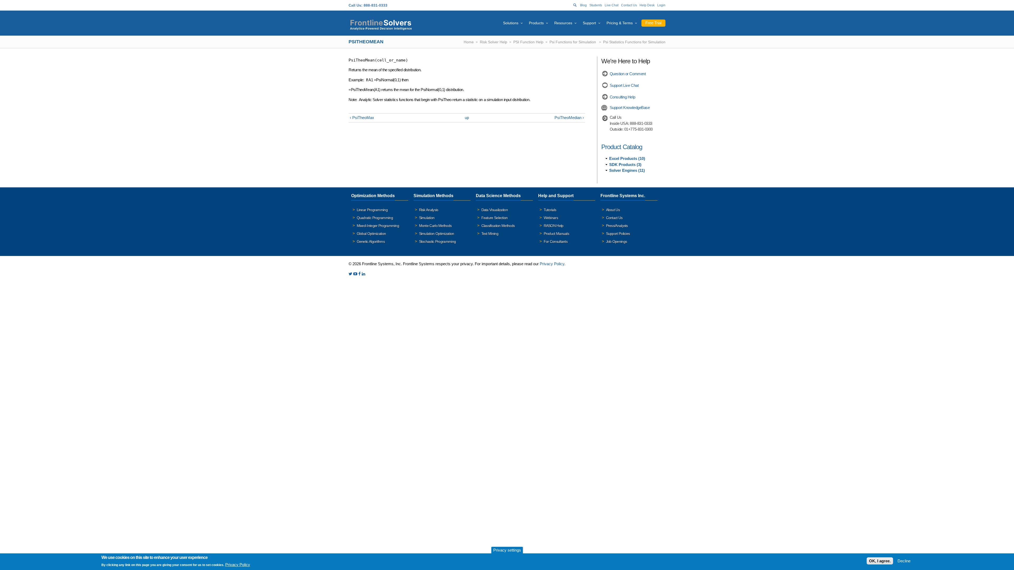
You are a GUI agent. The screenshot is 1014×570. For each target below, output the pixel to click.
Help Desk (647, 5)
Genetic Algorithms (371, 241)
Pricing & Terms (620, 23)
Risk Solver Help (493, 42)
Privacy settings (507, 550)
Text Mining (489, 233)
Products (536, 23)
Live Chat (611, 5)
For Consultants (556, 241)
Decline (904, 561)
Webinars (551, 218)
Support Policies (618, 233)
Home (469, 42)
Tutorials (550, 210)
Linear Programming (372, 210)
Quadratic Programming (375, 218)
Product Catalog (621, 146)
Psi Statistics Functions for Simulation (634, 42)
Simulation (427, 218)
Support (589, 23)
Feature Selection (494, 218)
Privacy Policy (552, 264)
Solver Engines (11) (627, 170)
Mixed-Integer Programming (378, 226)
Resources (563, 23)
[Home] (381, 24)
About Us (613, 210)
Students (595, 5)
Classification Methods (498, 226)
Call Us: (356, 5)
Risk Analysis (428, 210)
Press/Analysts (617, 226)
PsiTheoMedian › (569, 117)
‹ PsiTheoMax (362, 117)
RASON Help (554, 226)
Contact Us (629, 5)
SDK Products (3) (625, 164)
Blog (583, 5)
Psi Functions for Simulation (573, 42)
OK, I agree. (880, 561)
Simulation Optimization (436, 233)
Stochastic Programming (437, 241)
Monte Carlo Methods (435, 226)
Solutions (510, 23)
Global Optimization (371, 233)
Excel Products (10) (627, 158)
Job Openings (616, 241)
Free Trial (653, 23)
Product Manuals (556, 233)
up (467, 117)
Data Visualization (494, 210)
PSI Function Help (528, 42)
